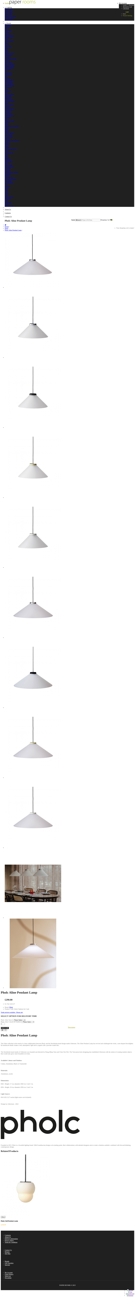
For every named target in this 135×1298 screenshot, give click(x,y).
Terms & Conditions (11, 1242)
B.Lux (7, 43)
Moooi (7, 128)
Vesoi (6, 188)
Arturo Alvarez (9, 36)
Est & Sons (8, 73)
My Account (9, 1272)
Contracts (8, 213)
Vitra (6, 195)
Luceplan (8, 117)
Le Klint (7, 112)
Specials (7, 1265)
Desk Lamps (9, 12)
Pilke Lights (8, 165)
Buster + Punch (9, 53)
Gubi (6, 89)
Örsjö (6, 154)
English (7, 3)
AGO (6, 28)
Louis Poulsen (9, 115)
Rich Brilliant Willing (11, 172)
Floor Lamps (9, 9)
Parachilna (8, 160)
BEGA (7, 44)
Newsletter (8, 1278)
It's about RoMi (9, 101)
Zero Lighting (9, 206)
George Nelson (9, 85)
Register (131, 5)
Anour (7, 32)
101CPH (7, 27)
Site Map (7, 1253)
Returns (7, 1252)
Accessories (8, 20)
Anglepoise (8, 30)
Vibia (6, 190)
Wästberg (8, 199)
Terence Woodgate (10, 179)
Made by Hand (9, 121)
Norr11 (7, 142)
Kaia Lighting (9, 105)
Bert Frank (8, 46)
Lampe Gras (8, 110)
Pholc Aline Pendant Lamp (13, 230)
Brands (7, 1261)
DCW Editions (9, 67)
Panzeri (7, 158)
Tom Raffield (9, 183)
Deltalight (8, 69)
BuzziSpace (8, 55)
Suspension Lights (10, 16)
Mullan (7, 130)
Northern (7, 144)
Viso (6, 192)
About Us (8, 209)
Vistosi (7, 193)
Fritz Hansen (9, 82)
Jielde (6, 103)
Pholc (6, 163)
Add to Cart (5, 1028)
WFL (6, 200)
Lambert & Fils (9, 108)
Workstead (8, 202)
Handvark (8, 91)
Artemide (8, 34)
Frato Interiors (9, 80)
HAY (6, 92)
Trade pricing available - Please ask (12, 1012)
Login (125, 5)
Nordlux (7, 138)
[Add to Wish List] (5, 1030)
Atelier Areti (8, 37)
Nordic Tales (9, 137)
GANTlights (9, 83)
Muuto (7, 131)
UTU (6, 184)
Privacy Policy (9, 1240)
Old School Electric (11, 149)
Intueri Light (9, 99)
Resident (7, 170)
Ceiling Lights (9, 18)
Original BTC (9, 153)
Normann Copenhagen (12, 140)
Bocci (6, 48)
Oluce (6, 151)
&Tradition (8, 25)
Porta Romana (9, 167)
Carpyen (7, 57)
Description (71, 1027)
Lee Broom (8, 114)
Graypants (8, 87)
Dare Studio (8, 62)
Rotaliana (8, 174)
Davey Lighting (10, 64)
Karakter (7, 106)
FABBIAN (8, 75)
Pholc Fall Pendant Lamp (9, 1221)
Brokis (7, 51)
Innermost (8, 98)
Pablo (6, 156)
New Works (8, 135)
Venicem (7, 186)
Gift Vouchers (9, 1263)
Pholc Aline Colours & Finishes (11, 1022)
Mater (6, 124)
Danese (7, 60)
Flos (6, 76)
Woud (6, 204)
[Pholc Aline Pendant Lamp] (32, 287)
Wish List (8, 1276)
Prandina (7, 169)
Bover (7, 50)
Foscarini (7, 78)
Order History (9, 1274)
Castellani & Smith (11, 59)
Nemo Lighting (9, 133)
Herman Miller (9, 94)
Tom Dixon (8, 181)
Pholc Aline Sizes (6, 1020)
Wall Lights (8, 14)
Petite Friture (9, 161)
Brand (7, 227)
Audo (6, 39)
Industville (8, 96)
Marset (7, 122)
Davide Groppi (9, 66)
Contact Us (8, 216)
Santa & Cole (9, 177)
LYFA (7, 119)
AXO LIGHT (9, 41)
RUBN (7, 176)
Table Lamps (9, 11)
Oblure (7, 147)
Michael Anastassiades (12, 126)
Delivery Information (11, 1239)
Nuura (7, 145)
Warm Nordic (9, 197)
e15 (6, 71)
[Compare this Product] (2, 1030)
